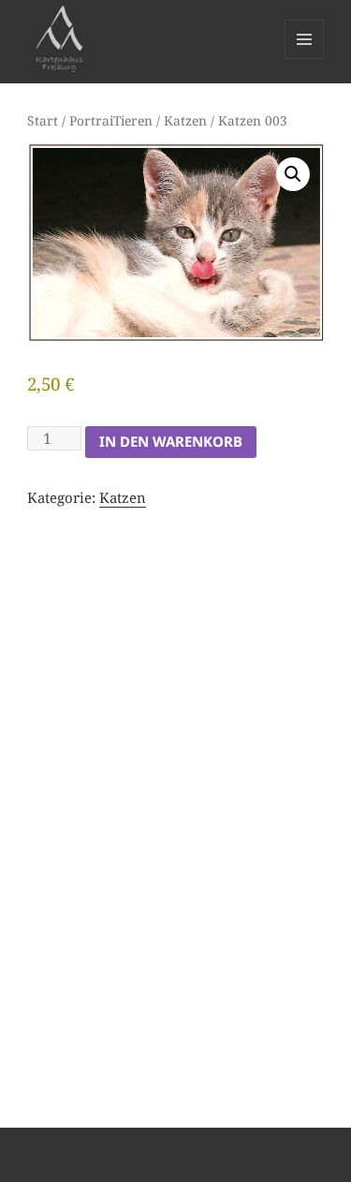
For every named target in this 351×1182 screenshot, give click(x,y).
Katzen (185, 120)
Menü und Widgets (304, 58)
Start (42, 120)
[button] (293, 174)
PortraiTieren (111, 120)
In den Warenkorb (170, 441)
